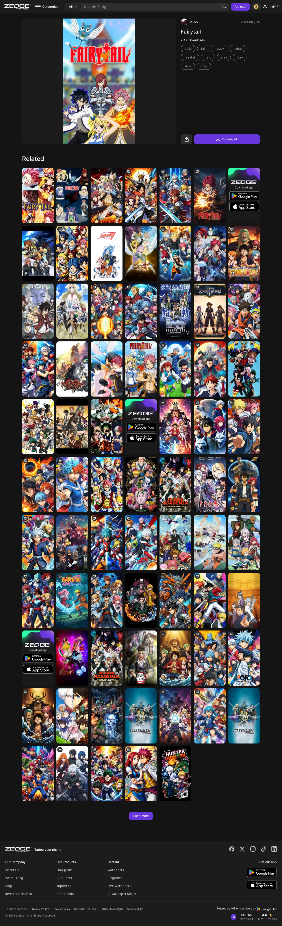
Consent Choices (85, 909)
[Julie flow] (141, 542)
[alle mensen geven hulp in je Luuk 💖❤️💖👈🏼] (106, 600)
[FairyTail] (38, 195)
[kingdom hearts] (210, 311)
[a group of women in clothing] (210, 715)
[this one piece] (38, 715)
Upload (240, 6)
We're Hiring (14, 878)
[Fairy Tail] (175, 311)
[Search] (224, 7)
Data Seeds (65, 894)
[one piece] (244, 253)
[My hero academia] (38, 426)
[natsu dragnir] (210, 195)
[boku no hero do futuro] (106, 773)
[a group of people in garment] (175, 369)
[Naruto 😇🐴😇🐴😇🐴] (72, 600)
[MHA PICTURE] (244, 369)
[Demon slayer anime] (141, 658)
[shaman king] (141, 195)
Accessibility (134, 909)
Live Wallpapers (119, 886)
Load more (141, 816)
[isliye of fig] (175, 253)
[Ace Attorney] (244, 600)
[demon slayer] (141, 600)
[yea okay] (175, 600)
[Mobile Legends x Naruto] (210, 542)
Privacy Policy (39, 909)
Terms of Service (16, 909)
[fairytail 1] (141, 369)
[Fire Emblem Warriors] (244, 715)
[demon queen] (210, 484)
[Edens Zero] (38, 311)
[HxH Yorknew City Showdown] (106, 715)
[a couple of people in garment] (141, 773)
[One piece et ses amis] (175, 658)
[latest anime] (175, 715)
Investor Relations (18, 894)
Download (229, 139)
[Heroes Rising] (106, 658)
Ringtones (115, 878)
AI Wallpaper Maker (122, 894)
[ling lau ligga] (141, 311)
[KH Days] (72, 369)
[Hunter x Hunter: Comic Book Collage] (175, 773)
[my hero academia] (38, 600)
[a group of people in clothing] (244, 311)
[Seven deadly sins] (141, 253)
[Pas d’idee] (38, 542)
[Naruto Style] (106, 311)
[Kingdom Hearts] (38, 253)
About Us (12, 870)
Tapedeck (63, 886)
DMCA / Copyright (111, 909)
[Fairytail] (106, 369)
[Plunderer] (72, 715)
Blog (8, 886)
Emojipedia (64, 870)
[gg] (244, 658)
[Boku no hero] (106, 426)
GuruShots (64, 878)
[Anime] (38, 369)
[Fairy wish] (72, 253)
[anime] (210, 369)
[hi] (175, 195)
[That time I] (210, 253)
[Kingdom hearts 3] (72, 542)
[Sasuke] (106, 253)
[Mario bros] (141, 715)
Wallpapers (116, 870)
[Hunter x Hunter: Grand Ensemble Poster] (141, 484)
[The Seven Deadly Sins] (72, 658)
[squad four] (72, 773)
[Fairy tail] (72, 195)
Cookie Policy (61, 909)
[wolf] (210, 426)
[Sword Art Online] (244, 542)
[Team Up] (106, 542)
